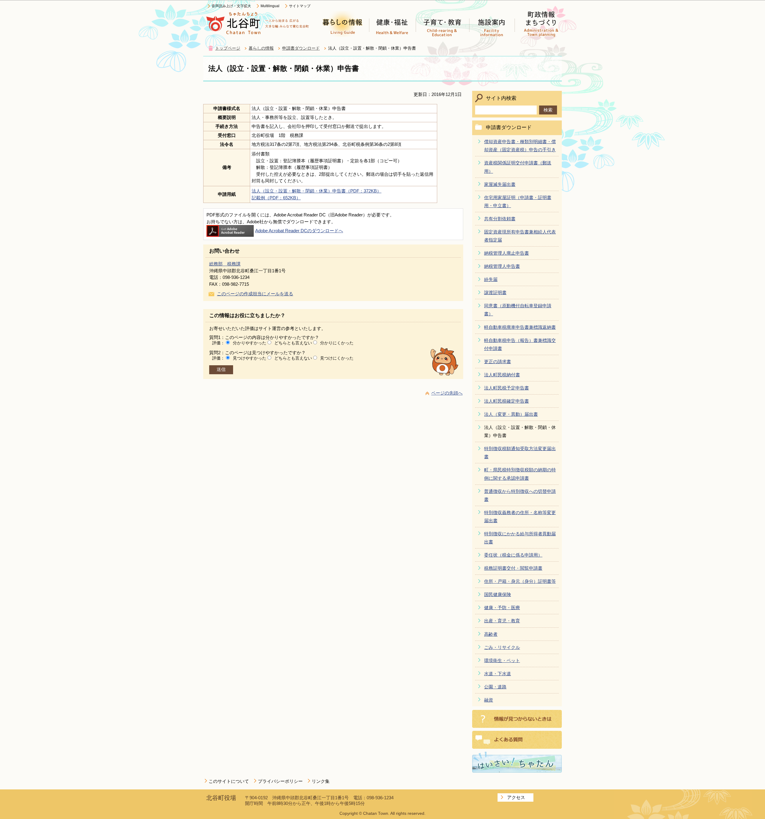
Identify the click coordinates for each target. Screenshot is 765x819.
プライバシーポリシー (280, 781)
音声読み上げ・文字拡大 (231, 6)
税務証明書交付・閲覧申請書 (513, 568)
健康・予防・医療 (502, 607)
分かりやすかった (249, 342)
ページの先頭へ (447, 392)
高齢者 (491, 634)
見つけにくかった (337, 358)
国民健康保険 (497, 594)
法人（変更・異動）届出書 (511, 414)
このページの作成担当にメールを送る (255, 293)
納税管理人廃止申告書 (506, 253)
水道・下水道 (497, 673)
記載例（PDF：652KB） (276, 197)
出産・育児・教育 (502, 620)
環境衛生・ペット (502, 660)
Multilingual (270, 6)
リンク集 (321, 781)
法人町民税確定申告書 (506, 401)
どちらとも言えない (293, 342)
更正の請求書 (497, 361)
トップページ (227, 48)
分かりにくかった (337, 342)
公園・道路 (495, 686)
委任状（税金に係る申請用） (513, 554)
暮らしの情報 (261, 48)
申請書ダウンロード (301, 48)
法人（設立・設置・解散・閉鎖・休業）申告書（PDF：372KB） (316, 190)
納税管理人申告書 (502, 266)
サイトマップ (299, 6)
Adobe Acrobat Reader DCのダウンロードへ (299, 230)
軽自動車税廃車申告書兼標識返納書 (520, 327)
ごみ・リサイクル (502, 647)
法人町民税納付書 (502, 374)
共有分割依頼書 (499, 218)
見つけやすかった (249, 358)
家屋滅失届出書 (499, 184)
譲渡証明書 (495, 292)
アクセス (516, 797)
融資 (488, 699)
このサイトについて (229, 781)
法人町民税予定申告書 (506, 387)
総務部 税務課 (225, 263)
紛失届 (491, 279)
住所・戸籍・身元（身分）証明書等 (520, 581)
